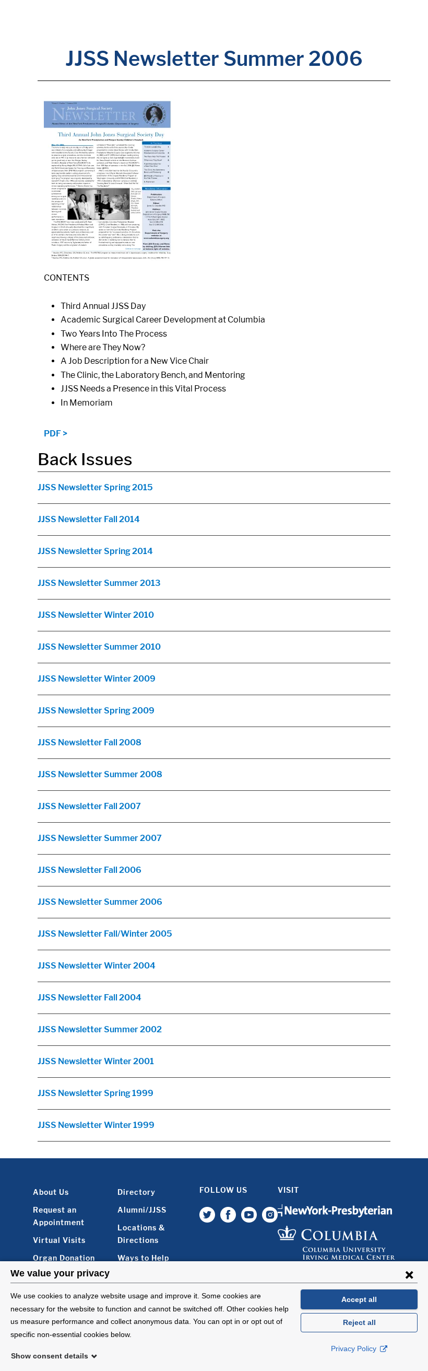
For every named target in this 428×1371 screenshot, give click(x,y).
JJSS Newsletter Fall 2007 (89, 806)
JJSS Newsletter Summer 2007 (100, 838)
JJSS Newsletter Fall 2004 (89, 998)
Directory (136, 1192)
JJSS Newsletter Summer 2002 (100, 1029)
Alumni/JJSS (142, 1209)
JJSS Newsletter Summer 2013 (99, 583)
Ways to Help (143, 1257)
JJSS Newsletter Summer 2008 (100, 774)
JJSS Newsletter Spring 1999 (95, 1093)
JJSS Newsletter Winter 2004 (97, 966)
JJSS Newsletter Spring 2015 (95, 487)
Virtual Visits (59, 1240)
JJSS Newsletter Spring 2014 (95, 551)
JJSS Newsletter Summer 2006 (100, 902)
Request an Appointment (59, 1216)
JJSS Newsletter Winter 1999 (96, 1125)
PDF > (55, 434)
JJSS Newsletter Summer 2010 (99, 647)
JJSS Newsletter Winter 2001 (96, 1061)
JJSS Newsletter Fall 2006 (89, 870)
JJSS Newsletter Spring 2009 (96, 711)
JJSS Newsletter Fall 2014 (89, 519)
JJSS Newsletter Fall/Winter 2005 (105, 934)
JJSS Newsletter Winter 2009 (97, 679)
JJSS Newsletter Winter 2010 (96, 615)
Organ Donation (64, 1257)
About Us (51, 1192)
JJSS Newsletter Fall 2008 (89, 742)
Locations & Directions (141, 1234)
